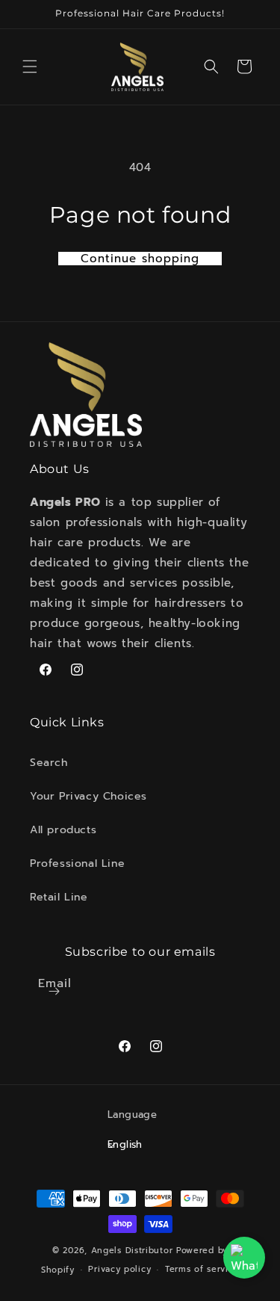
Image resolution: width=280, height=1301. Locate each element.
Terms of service (202, 1269)
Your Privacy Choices (88, 796)
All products (63, 830)
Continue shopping (140, 258)
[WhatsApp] (244, 1258)
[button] (29, 66)
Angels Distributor (132, 1250)
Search (49, 762)
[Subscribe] (54, 991)
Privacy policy (119, 1269)
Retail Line (59, 897)
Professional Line (77, 863)
